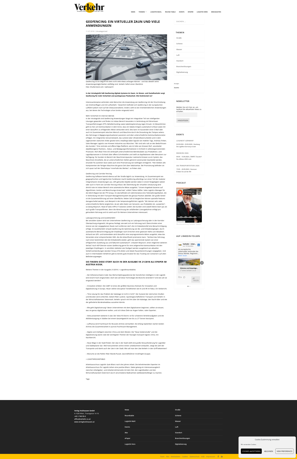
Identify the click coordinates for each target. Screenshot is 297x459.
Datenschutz (194, 456)
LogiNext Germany (185, 141)
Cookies (185, 456)
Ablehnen (268, 451)
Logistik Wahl (156, 12)
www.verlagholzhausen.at (84, 422)
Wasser (179, 49)
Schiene (179, 43)
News (133, 12)
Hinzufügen (183, 120)
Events (181, 12)
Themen (142, 12)
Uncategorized (101, 31)
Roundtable (129, 415)
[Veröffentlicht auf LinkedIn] (198, 245)
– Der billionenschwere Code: (97, 275)
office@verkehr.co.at (82, 419)
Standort (179, 61)
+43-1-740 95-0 (80, 416)
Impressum (210, 456)
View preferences (284, 451)
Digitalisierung (182, 72)
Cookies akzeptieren (251, 451)
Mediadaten (216, 12)
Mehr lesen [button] (182, 256)
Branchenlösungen (183, 66)
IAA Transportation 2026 (187, 165)
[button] (176, 263)
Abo (126, 432)
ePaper (190, 12)
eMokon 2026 (182, 153)
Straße (179, 38)
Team (162, 456)
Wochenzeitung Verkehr (185, 224)
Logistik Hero (202, 12)
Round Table (170, 12)
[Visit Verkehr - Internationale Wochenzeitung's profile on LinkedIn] (180, 245)
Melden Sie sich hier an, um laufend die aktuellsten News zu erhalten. (188, 109)
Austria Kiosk (94, 264)
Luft (178, 55)
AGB (202, 456)
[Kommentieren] (183, 279)
